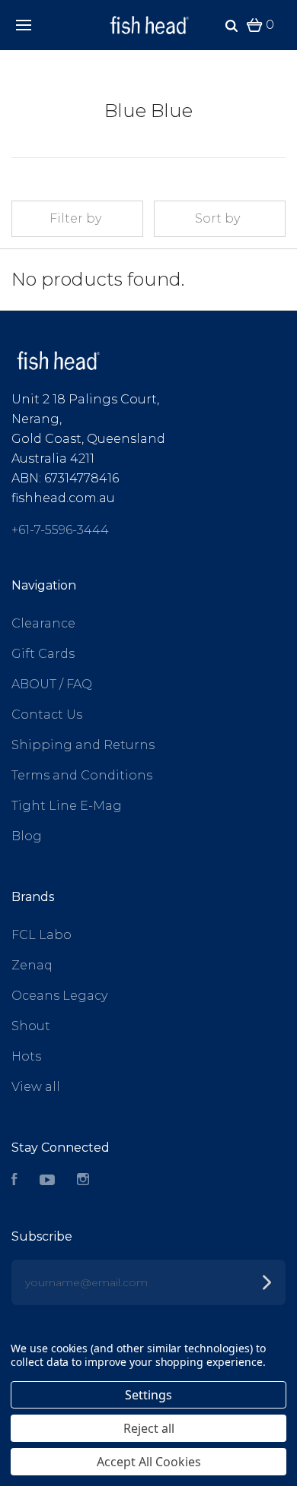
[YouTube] (47, 1181)
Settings (148, 1394)
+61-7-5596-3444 (60, 530)
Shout (30, 1026)
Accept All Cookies (149, 1461)
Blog (26, 836)
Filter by (75, 218)
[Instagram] (83, 1181)
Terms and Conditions (81, 775)
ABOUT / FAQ (51, 684)
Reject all (148, 1428)
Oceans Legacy (59, 995)
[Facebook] (14, 1181)
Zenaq (32, 965)
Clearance (43, 623)
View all (35, 1087)
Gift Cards (43, 654)
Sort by (217, 218)
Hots (26, 1056)
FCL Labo (41, 935)
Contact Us (46, 714)
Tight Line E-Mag (66, 805)
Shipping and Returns (83, 745)
